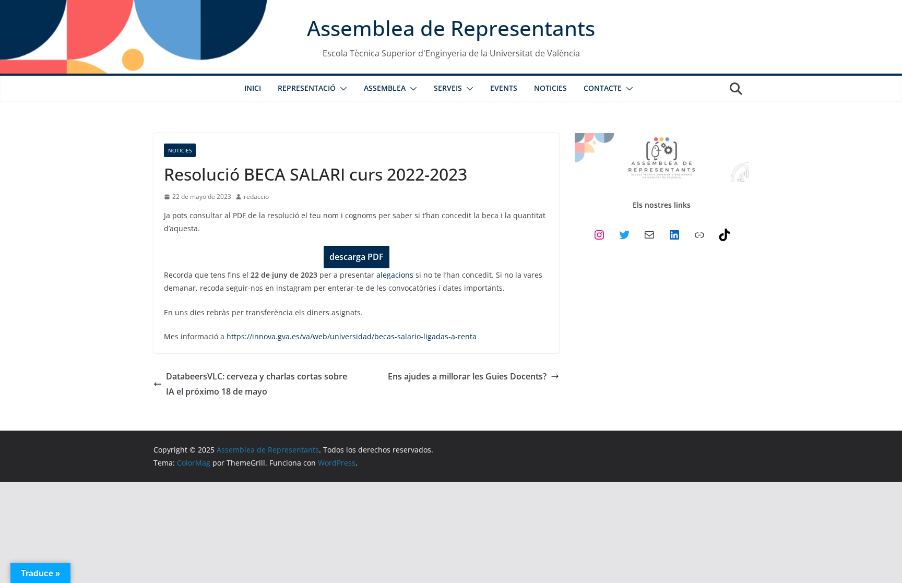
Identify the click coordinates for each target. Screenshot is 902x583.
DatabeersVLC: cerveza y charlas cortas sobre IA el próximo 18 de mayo (256, 384)
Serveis (448, 88)
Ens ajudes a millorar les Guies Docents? (467, 376)
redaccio (256, 196)
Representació (307, 88)
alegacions (394, 275)
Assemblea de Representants (451, 28)
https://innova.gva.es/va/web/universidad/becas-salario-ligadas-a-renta (352, 336)
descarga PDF (356, 257)
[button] (341, 89)
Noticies (550, 88)
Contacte (603, 88)
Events (503, 88)
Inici (252, 88)
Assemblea (385, 88)
